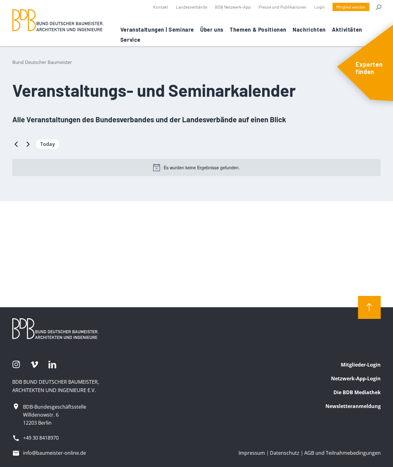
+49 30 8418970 (41, 437)
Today (47, 144)
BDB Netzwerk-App (233, 7)
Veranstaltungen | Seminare (157, 29)
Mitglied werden (351, 7)
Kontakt (160, 7)
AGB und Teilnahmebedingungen (342, 452)
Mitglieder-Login (361, 364)
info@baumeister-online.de (54, 452)
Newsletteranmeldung (353, 406)
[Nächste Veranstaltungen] (28, 144)
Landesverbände (191, 7)
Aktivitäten (347, 29)
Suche (378, 7)
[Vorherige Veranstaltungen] (16, 144)
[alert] (196, 167)
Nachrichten (309, 29)
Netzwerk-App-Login (356, 378)
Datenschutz (284, 452)
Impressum (252, 452)
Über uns (212, 29)
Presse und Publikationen (282, 7)
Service (130, 39)
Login (319, 7)
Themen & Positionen (258, 29)
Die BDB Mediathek (357, 392)
